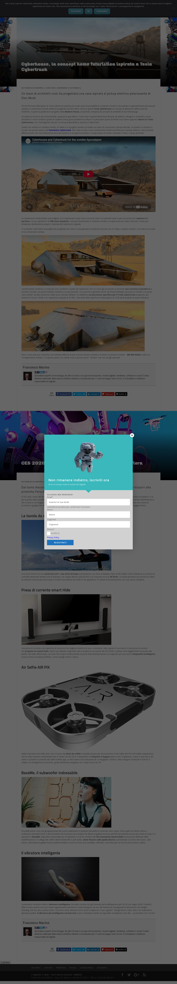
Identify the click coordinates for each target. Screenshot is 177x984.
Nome (50, 510)
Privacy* (50, 529)
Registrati (60, 542)
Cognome (51, 519)
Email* (50, 497)
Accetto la (54, 533)
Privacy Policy (53, 537)
